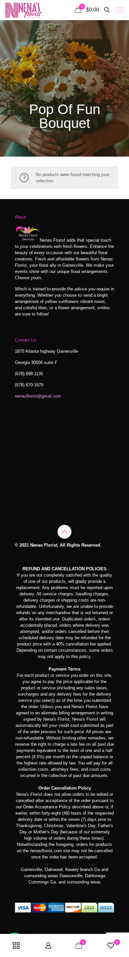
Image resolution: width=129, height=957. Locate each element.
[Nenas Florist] (24, 10)
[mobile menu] (120, 9)
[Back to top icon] (64, 532)
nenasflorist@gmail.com (38, 396)
